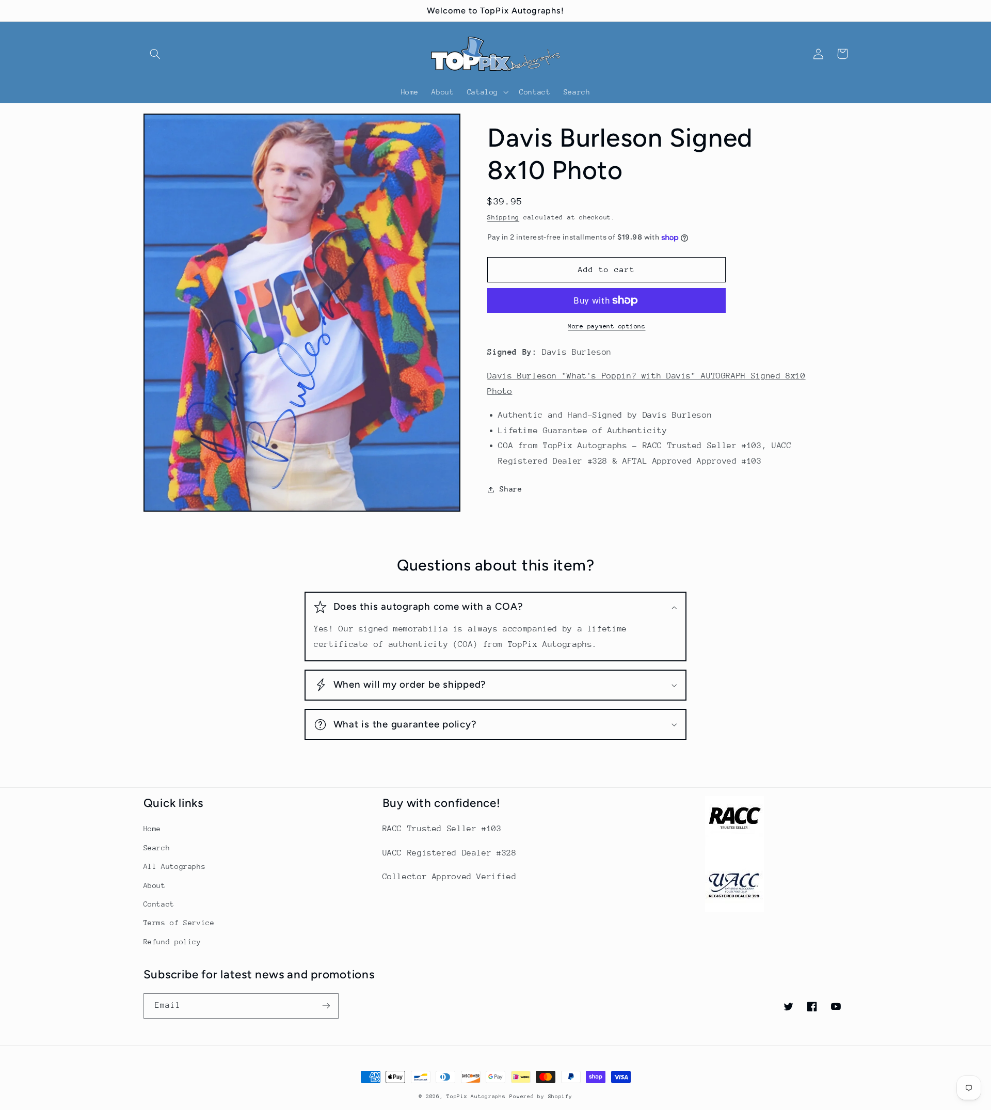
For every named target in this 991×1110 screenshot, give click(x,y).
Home (152, 828)
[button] (155, 54)
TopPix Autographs (476, 1096)
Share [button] (511, 489)
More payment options (607, 326)
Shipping (503, 217)
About (154, 885)
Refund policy (172, 942)
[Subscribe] (326, 1006)
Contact (158, 904)
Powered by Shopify (540, 1096)
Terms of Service (179, 922)
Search (156, 848)
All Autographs (174, 866)
